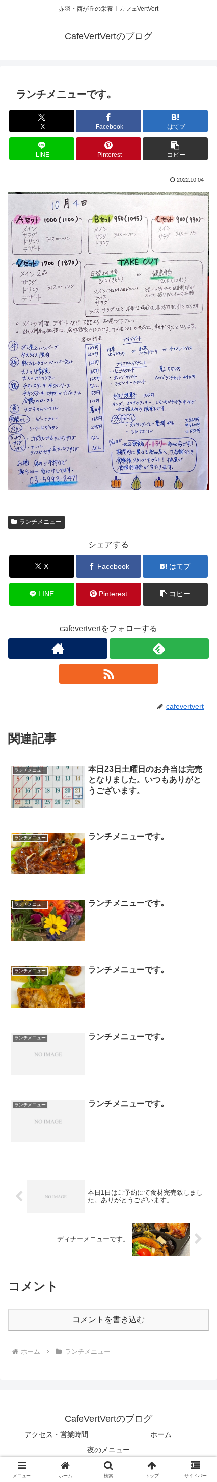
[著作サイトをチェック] (57, 648)
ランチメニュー (40, 521)
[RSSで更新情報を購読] (108, 674)
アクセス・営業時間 (56, 1434)
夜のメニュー (108, 1450)
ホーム (161, 1434)
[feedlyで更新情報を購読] (159, 648)
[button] (175, 148)
